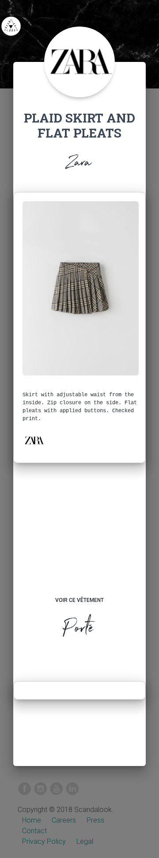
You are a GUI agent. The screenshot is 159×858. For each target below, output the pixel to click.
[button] (34, 440)
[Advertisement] (79, 538)
